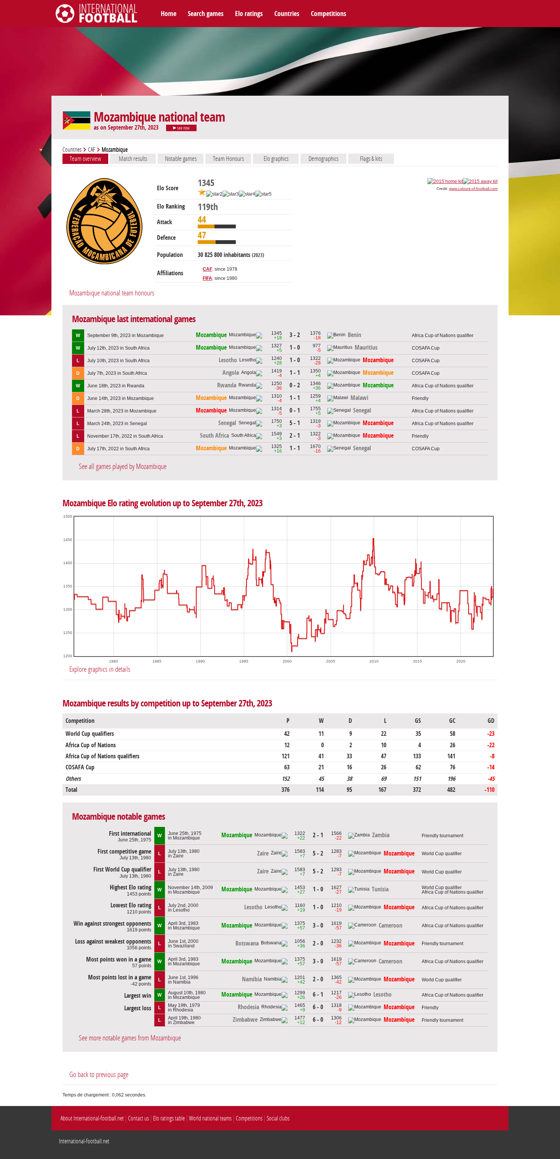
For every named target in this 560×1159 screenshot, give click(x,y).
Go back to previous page (98, 1074)
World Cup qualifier (442, 853)
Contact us (138, 1118)
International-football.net (84, 1141)
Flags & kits (371, 158)
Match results (133, 158)
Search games (206, 14)
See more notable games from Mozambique (130, 1038)
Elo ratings (249, 14)
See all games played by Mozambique (122, 466)
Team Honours (228, 158)
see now (183, 128)
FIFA (207, 278)
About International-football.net (92, 1118)
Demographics (323, 158)
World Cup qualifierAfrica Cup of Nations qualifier (452, 890)
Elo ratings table (169, 1118)
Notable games (181, 158)
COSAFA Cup (426, 348)
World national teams (210, 1118)
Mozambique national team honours (111, 293)
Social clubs (278, 1118)
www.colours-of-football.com (473, 188)
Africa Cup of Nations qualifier (443, 335)
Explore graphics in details (99, 669)
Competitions (328, 14)
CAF (91, 149)
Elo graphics (276, 158)
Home (168, 14)
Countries (286, 14)
